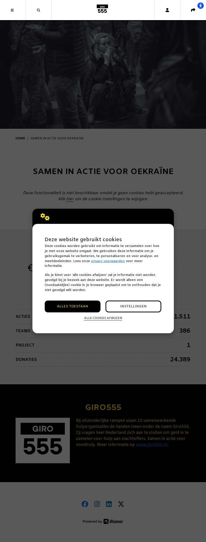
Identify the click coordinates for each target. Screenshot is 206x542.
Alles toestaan (72, 306)
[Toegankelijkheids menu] (200, 6)
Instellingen (133, 306)
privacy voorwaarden (108, 261)
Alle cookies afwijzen (103, 318)
